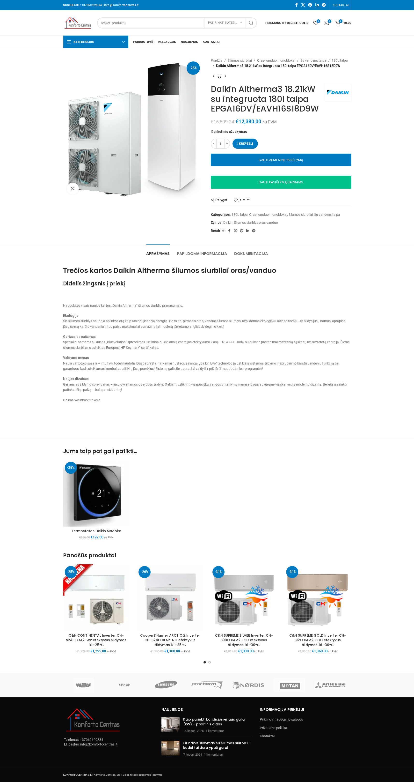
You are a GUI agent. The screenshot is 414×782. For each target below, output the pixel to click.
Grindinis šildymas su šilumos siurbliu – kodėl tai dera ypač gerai (217, 745)
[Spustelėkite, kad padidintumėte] (73, 189)
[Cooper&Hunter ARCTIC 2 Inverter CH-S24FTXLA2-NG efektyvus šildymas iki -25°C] (170, 597)
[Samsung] (165, 685)
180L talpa (340, 60)
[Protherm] (206, 685)
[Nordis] (248, 685)
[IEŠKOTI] (251, 23)
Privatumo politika (273, 728)
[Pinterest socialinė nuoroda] (310, 5)
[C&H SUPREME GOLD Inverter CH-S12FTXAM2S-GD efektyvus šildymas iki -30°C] (317, 597)
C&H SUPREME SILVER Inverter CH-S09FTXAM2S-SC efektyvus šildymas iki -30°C (244, 640)
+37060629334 (91, 5)
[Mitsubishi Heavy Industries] (330, 685)
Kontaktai (267, 736)
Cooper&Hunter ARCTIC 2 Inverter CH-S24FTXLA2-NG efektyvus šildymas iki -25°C (170, 640)
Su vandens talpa (313, 60)
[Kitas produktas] (225, 76)
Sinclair (124, 685)
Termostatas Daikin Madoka (96, 531)
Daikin (227, 222)
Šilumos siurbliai (240, 60)
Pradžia (216, 60)
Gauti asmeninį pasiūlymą (281, 160)
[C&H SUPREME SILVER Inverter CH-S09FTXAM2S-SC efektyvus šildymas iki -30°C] (244, 597)
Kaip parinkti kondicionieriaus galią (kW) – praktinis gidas (214, 722)
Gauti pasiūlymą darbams (281, 182)
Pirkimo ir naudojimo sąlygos (281, 719)
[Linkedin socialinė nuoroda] (317, 5)
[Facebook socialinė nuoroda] (296, 5)
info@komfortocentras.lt (121, 5)
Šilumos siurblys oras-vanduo (256, 222)
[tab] (158, 251)
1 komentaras (215, 731)
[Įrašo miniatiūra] (170, 725)
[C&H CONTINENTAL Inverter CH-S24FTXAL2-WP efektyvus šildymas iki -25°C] (96, 597)
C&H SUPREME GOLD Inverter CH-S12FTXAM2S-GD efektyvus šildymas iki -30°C (317, 640)
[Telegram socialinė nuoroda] (323, 5)
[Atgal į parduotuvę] (219, 76)
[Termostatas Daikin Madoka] (96, 493)
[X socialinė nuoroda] (302, 5)
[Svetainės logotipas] (78, 22)
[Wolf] (83, 685)
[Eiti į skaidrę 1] (204, 662)
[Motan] (289, 685)
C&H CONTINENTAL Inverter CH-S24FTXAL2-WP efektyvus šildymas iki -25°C (96, 640)
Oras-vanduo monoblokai (276, 60)
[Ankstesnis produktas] (214, 76)
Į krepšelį (245, 143)
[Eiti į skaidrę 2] (209, 662)
